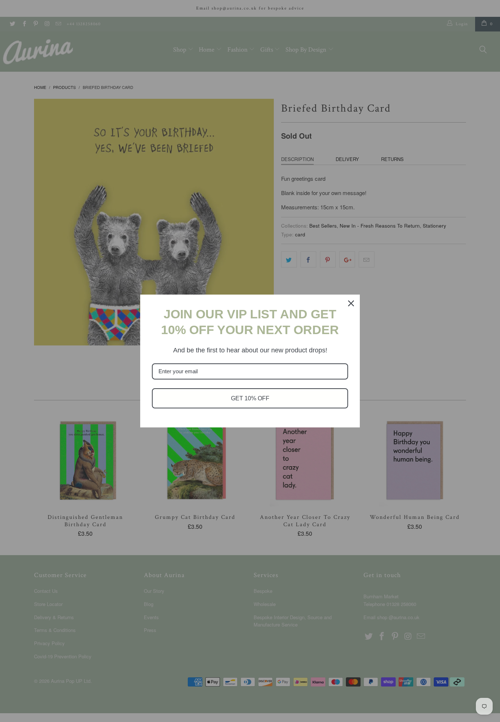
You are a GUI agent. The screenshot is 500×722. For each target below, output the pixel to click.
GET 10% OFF (250, 398)
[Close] (351, 303)
